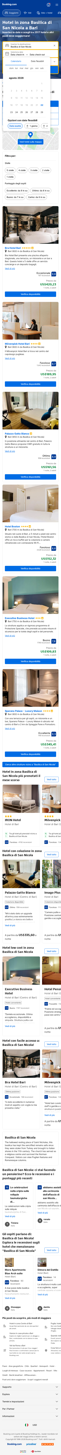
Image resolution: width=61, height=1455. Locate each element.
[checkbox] (41, 83)
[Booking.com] (9, 4)
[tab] (16, 61)
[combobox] (30, 46)
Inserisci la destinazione (20, 44)
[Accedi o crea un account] (48, 4)
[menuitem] (11, 13)
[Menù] (56, 4)
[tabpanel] (26, 98)
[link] (10, 170)
